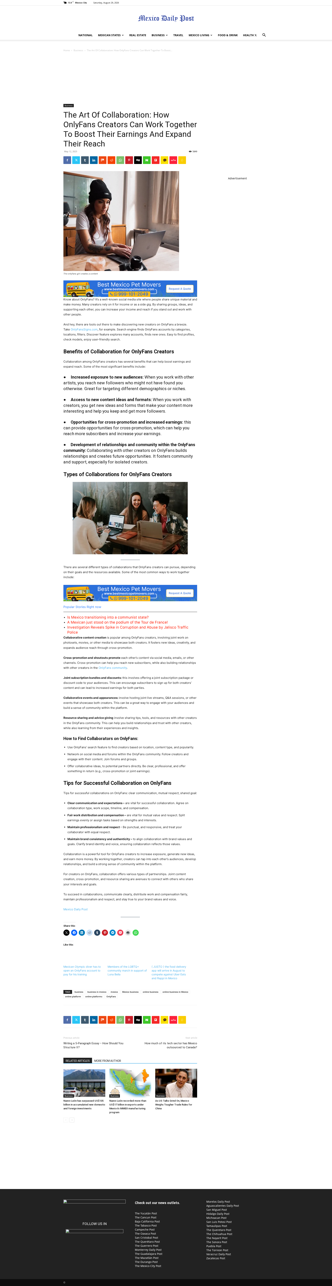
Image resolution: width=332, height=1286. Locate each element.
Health (248, 35)
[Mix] (102, 160)
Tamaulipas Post (216, 1226)
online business (150, 991)
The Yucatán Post (146, 1213)
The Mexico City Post (148, 1266)
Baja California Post (147, 1221)
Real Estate (137, 35)
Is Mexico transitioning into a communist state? (108, 617)
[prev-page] (65, 1120)
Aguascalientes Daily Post (222, 1205)
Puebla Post (213, 1246)
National (85, 35)
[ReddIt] (111, 160)
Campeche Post (145, 1229)
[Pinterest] (129, 160)
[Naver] (147, 160)
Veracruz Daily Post (218, 1254)
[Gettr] (173, 160)
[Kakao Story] (164, 160)
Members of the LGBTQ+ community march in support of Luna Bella (127, 970)
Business (158, 35)
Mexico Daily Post (75, 909)
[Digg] (138, 160)
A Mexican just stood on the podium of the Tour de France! (117, 622)
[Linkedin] (94, 160)
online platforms (93, 996)
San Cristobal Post (146, 1237)
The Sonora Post (216, 1242)
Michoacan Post (216, 1218)
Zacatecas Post (215, 1258)
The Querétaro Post (147, 1241)
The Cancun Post (145, 1217)
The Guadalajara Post (148, 1254)
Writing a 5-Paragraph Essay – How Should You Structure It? (93, 1045)
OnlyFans (111, 996)
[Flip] (155, 160)
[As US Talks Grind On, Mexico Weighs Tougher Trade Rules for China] (176, 1083)
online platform (73, 996)
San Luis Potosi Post (219, 1222)
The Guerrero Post (146, 1246)
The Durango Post (146, 1262)
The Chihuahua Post (219, 1234)
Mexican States (109, 35)
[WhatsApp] (120, 160)
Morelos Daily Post (218, 1201)
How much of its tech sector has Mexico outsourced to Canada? (171, 1045)
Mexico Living (199, 35)
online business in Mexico (175, 991)
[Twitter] (255, 35)
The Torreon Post (217, 1250)
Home (66, 50)
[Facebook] (67, 160)
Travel (178, 35)
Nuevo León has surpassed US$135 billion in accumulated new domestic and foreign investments (84, 1104)
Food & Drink (228, 35)
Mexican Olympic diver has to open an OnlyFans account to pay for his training (82, 970)
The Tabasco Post (146, 1225)
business (79, 991)
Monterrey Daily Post (148, 1250)
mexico (114, 991)
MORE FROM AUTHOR (107, 1060)
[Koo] (182, 160)
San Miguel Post (216, 1210)
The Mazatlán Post (147, 1258)
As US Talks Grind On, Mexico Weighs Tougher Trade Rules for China (173, 1104)
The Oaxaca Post (145, 1233)
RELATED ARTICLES (78, 1060)
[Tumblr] (85, 160)
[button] (264, 35)
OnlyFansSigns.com (84, 329)
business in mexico (96, 991)
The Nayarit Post (216, 1238)
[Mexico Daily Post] (166, 18)
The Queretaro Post (218, 1230)
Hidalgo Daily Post (217, 1214)
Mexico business (130, 991)
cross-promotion (136, 428)
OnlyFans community (113, 668)
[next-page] (72, 1120)
